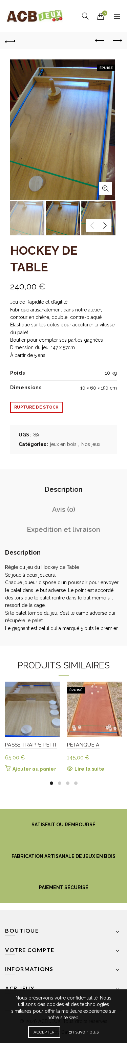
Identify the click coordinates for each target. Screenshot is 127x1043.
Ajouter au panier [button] (34, 769)
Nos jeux (90, 444)
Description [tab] (63, 489)
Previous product (99, 41)
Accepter (44, 1032)
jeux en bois (63, 444)
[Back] (10, 41)
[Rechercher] (85, 16)
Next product (116, 41)
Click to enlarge (105, 188)
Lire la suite (90, 769)
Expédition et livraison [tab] (63, 529)
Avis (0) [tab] (63, 509)
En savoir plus (83, 1032)
